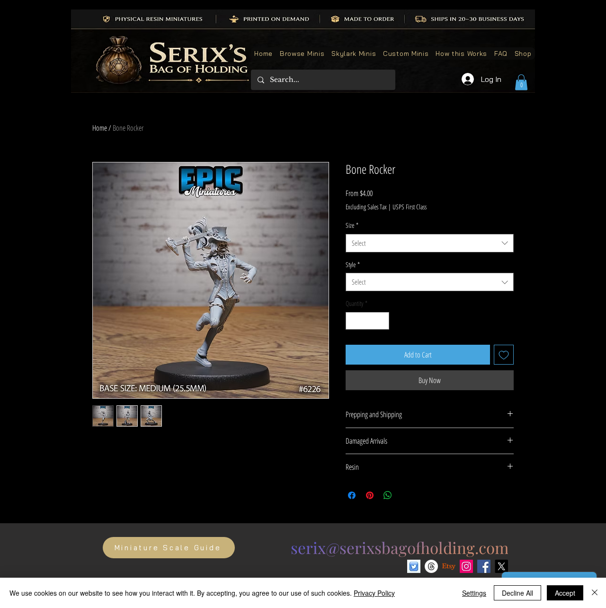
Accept (565, 593)
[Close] (594, 592)
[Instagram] (466, 566)
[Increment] (382, 321)
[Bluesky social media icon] (413, 566)
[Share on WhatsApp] (387, 495)
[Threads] (431, 566)
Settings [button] (474, 593)
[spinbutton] (367, 321)
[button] (521, 82)
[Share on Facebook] (351, 495)
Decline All (517, 593)
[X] (501, 566)
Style (353, 264)
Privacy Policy (374, 593)
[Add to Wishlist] (504, 355)
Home (99, 128)
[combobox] (430, 243)
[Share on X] (405, 495)
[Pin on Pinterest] (369, 495)
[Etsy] (448, 566)
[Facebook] (483, 566)
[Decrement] (353, 321)
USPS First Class (409, 206)
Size (352, 225)
